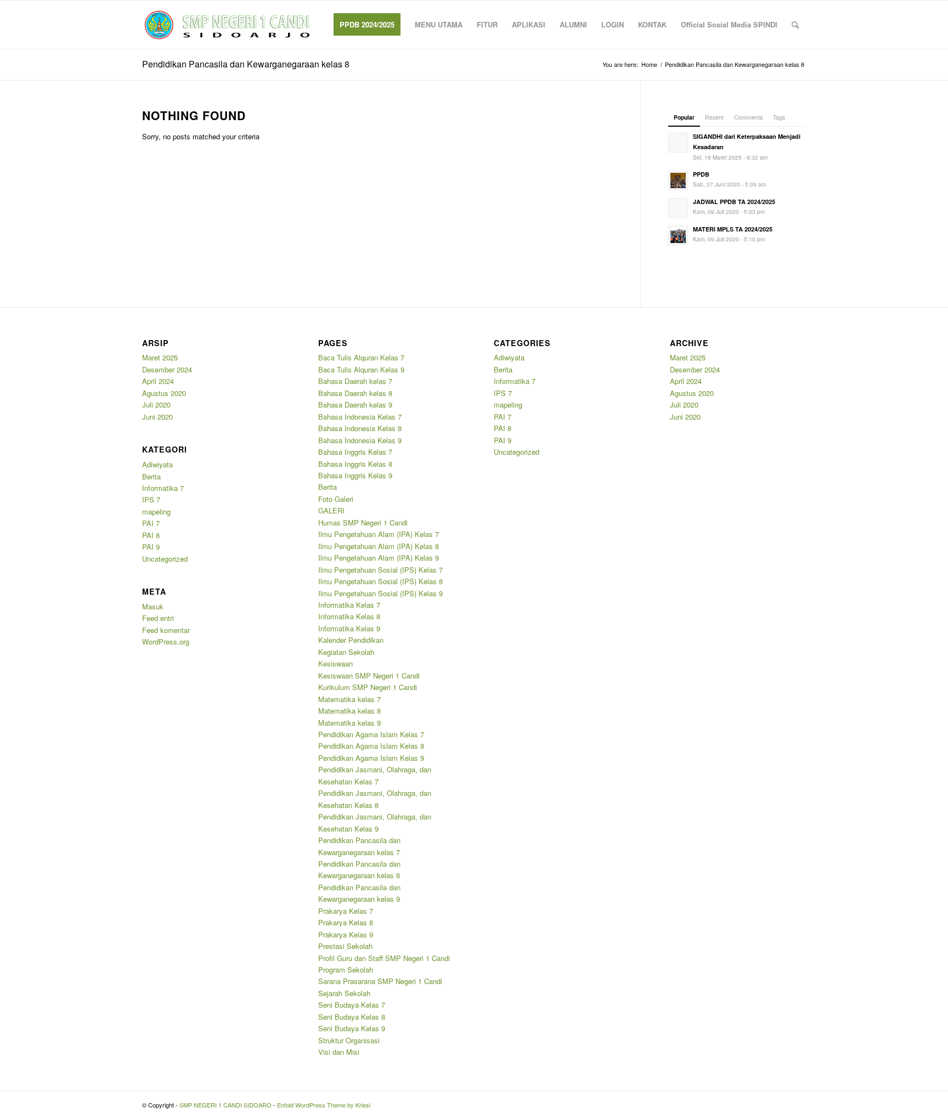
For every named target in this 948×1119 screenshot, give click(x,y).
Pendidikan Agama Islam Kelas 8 (371, 746)
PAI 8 (151, 535)
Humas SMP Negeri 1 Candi (363, 522)
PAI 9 (151, 546)
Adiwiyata (157, 464)
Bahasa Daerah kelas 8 (355, 393)
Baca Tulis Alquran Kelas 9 (361, 369)
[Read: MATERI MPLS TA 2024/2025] (678, 235)
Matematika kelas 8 (349, 710)
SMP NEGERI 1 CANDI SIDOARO (225, 1104)
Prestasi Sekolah (345, 946)
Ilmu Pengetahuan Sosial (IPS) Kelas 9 (380, 593)
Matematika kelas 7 (349, 699)
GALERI (331, 510)
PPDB (701, 174)
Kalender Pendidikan (350, 640)
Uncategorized (165, 558)
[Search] (795, 25)
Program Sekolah (345, 969)
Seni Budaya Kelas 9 (351, 1028)
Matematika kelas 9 (349, 722)
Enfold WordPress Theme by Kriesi (323, 1104)
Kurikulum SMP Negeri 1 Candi (367, 687)
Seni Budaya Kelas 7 (351, 1004)
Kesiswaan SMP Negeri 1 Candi (369, 675)
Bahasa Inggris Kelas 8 (355, 464)
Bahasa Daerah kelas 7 (355, 381)
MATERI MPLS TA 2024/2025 (732, 229)
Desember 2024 (167, 369)
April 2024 (158, 381)
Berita (151, 476)
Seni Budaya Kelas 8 (351, 1016)
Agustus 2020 (164, 393)
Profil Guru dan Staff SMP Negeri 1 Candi (384, 958)
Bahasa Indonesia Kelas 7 (360, 416)
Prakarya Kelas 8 (345, 922)
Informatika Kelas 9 (349, 628)
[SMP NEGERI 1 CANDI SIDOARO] (226, 25)
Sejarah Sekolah (344, 993)
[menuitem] (367, 25)
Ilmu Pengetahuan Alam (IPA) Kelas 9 (378, 557)
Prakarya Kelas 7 (345, 911)
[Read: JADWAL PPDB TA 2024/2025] (678, 208)
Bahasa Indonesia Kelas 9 (360, 440)
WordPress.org (165, 641)
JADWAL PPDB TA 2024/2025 (734, 201)
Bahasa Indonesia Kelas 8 (360, 428)
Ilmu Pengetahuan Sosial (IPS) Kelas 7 (380, 569)
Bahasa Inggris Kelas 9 (355, 475)
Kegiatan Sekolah (346, 652)
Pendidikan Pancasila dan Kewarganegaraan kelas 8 (245, 64)
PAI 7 (151, 523)
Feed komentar (166, 630)
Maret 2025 (160, 357)
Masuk (152, 606)
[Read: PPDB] (678, 180)
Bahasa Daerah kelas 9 (355, 404)
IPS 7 (151, 499)
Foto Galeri (335, 499)
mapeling (156, 511)
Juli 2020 (156, 404)
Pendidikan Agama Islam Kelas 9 (371, 758)
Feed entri (158, 618)
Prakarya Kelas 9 (345, 934)
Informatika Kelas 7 (349, 605)
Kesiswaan (335, 663)
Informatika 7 (163, 488)
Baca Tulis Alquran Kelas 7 (361, 357)
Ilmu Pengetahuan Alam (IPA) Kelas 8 (378, 546)
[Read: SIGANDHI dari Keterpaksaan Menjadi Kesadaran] (678, 142)
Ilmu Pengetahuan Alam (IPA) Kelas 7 (378, 534)
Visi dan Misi (338, 1052)
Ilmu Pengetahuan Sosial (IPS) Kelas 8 (380, 581)
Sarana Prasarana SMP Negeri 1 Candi (380, 981)
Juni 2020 (157, 416)
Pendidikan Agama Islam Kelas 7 (371, 734)
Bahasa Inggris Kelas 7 (355, 452)
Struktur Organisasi (349, 1040)
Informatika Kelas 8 (349, 616)
